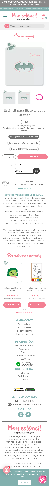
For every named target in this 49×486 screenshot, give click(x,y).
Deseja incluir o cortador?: (24, 129)
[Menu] (5, 17)
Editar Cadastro (24, 331)
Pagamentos (24, 349)
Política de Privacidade (24, 345)
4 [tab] (30, 188)
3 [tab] (27, 188)
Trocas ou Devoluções (24, 355)
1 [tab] (20, 188)
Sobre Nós (24, 373)
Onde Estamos (24, 376)
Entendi (24, 482)
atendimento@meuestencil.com (26, 404)
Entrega (24, 352)
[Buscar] (6, 26)
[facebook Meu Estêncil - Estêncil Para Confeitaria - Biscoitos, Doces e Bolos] (28, 414)
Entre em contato (24, 334)
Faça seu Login (24, 324)
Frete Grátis (24, 359)
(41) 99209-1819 (26, 401)
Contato (24, 379)
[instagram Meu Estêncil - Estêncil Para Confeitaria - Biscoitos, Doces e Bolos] (21, 414)
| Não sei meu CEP (33, 165)
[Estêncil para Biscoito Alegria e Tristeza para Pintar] (37, 272)
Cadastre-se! (24, 327)
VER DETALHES (12, 305)
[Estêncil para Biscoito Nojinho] (12, 272)
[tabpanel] (24, 183)
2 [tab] (25, 188)
